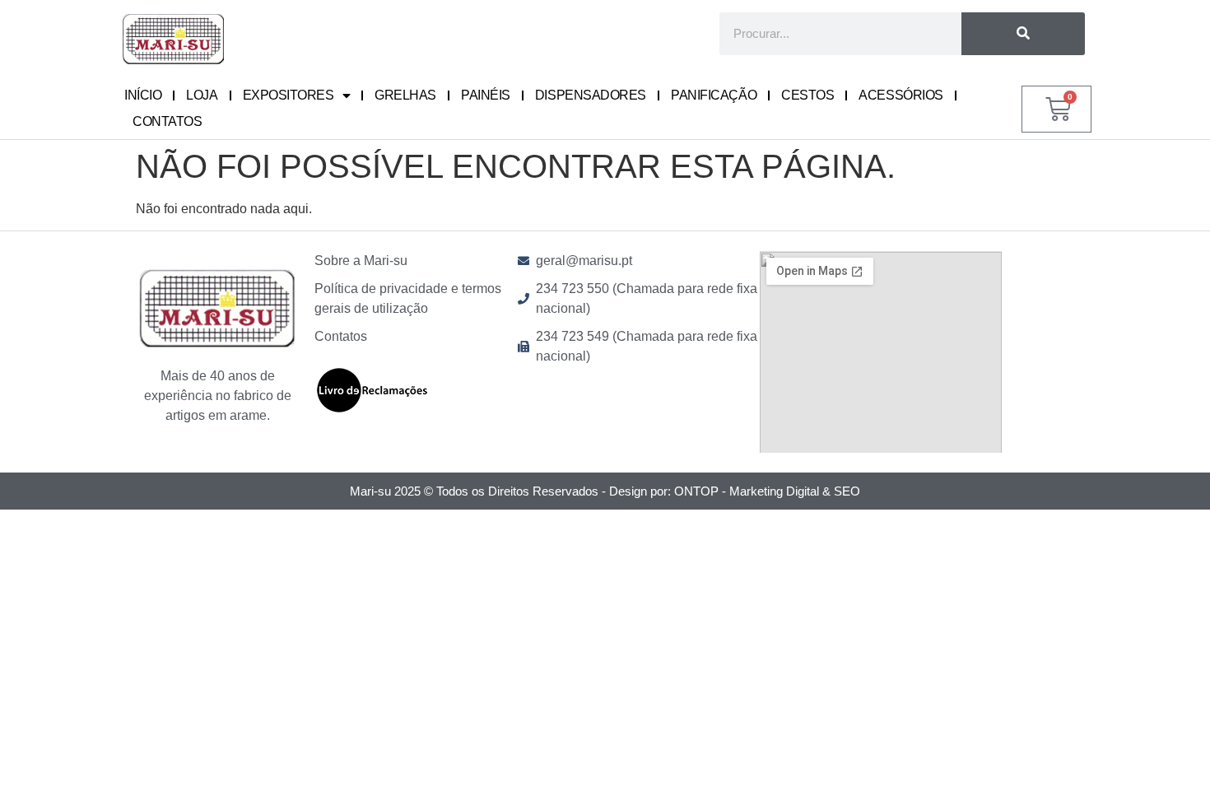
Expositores (288, 95)
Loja (201, 95)
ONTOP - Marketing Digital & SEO (767, 491)
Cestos (807, 95)
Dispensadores (590, 95)
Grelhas (405, 95)
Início (142, 95)
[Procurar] (1023, 33)
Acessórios (901, 95)
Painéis (485, 95)
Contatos (167, 121)
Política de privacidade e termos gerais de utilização (407, 298)
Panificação (713, 95)
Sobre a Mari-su (360, 261)
